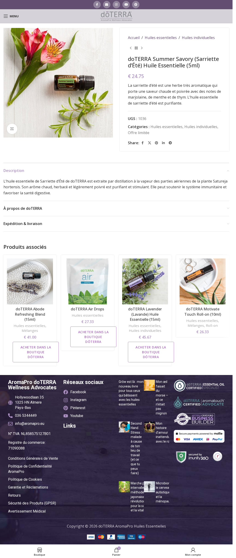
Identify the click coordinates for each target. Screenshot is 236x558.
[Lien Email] (106, 4)
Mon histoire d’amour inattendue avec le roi (164, 432)
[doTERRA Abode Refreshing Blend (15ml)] (30, 281)
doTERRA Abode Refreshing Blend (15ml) (30, 314)
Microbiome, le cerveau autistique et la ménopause (165, 492)
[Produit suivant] (142, 48)
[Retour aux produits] (136, 48)
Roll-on (212, 325)
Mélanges (30, 330)
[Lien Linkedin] (163, 142)
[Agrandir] (12, 129)
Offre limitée (138, 132)
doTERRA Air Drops (87, 309)
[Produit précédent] (130, 48)
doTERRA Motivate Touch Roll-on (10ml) (202, 311)
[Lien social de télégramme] (170, 142)
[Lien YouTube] (126, 4)
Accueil (134, 37)
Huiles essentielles (161, 37)
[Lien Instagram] (116, 4)
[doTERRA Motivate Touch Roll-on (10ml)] (203, 281)
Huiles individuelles (198, 37)
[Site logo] (116, 15)
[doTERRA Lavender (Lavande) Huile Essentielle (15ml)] (145, 281)
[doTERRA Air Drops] (88, 281)
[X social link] (149, 142)
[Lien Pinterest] (135, 4)
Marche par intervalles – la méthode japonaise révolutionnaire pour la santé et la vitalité (142, 496)
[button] (88, 434)
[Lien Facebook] (97, 4)
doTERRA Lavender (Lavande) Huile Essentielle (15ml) (145, 314)
